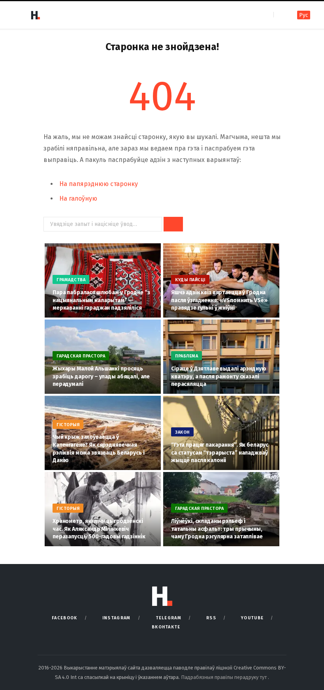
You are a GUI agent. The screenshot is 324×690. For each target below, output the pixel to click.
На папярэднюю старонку (98, 184)
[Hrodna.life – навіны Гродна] (35, 15)
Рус (303, 15)
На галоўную (78, 198)
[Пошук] (280, 15)
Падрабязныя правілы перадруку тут (224, 677)
